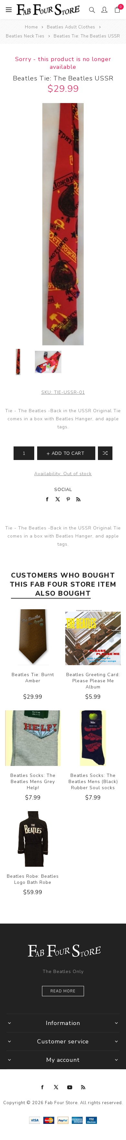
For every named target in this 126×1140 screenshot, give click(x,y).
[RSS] (83, 1087)
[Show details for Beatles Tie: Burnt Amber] (33, 637)
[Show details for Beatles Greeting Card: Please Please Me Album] (93, 637)
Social (63, 489)
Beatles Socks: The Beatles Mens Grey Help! (33, 781)
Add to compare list (105, 453)
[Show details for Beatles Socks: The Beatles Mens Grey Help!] (33, 738)
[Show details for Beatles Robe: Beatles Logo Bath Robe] (33, 839)
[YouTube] (70, 1087)
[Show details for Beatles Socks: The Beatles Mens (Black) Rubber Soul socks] (93, 738)
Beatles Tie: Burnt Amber (33, 678)
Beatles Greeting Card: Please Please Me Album (93, 681)
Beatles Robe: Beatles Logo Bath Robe (33, 879)
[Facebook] (42, 1087)
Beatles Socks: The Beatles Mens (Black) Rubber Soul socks (93, 781)
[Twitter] (56, 1087)
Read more (63, 991)
